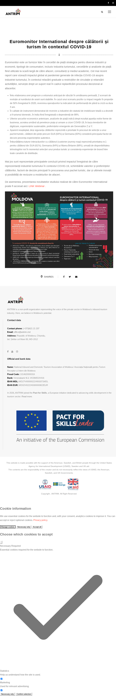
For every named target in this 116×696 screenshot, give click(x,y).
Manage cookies (8, 527)
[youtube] (12, 351)
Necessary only (23, 527)
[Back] (1, 542)
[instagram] (113, 3)
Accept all (37, 527)
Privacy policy (40, 520)
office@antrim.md (22, 332)
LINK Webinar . (37, 186)
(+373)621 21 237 (31, 328)
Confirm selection (24, 694)
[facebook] (108, 3)
